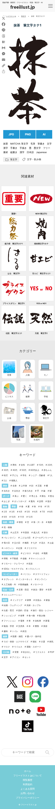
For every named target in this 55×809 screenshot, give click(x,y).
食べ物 (32, 615)
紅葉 (20, 548)
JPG (11, 134)
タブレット (9, 579)
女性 (23, 465)
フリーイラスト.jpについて (27, 775)
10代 (41, 465)
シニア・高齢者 (38, 475)
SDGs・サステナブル (14, 568)
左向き (17, 491)
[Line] (3, 30)
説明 (41, 501)
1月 (48, 506)
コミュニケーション (13, 594)
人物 (28, 375)
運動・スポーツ (34, 646)
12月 (30, 517)
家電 (47, 620)
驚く (25, 496)
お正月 (15, 532)
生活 (5, 600)
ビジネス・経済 (10, 553)
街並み (38, 600)
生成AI (37, 439)
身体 (5, 485)
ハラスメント (34, 568)
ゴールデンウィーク (44, 537)
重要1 (13, 214)
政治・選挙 (38, 589)
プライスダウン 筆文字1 (14, 303)
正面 (40, 485)
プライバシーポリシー (27, 797)
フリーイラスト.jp (29, 805)
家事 (29, 600)
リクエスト (40, 652)
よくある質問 (28, 788)
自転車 (38, 620)
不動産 (15, 558)
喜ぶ (17, 496)
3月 (13, 511)
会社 (37, 553)
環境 (21, 522)
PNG (28, 134)
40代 (15, 470)
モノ (46, 375)
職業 (46, 553)
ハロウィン (9, 548)
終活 (24, 631)
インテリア (17, 600)
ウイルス (18, 646)
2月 (5, 511)
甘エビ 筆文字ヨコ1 (41, 273)
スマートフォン (42, 574)
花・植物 (8, 527)
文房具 (21, 626)
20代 (50, 465)
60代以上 (35, 470)
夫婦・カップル (33, 605)
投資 (30, 563)
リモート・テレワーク (14, 563)
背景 (9, 375)
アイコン (16, 657)
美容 (45, 626)
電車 (22, 620)
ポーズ (6, 496)
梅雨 (26, 542)
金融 (24, 558)
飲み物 (37, 159)
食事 (22, 615)
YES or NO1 (41, 303)
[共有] (3, 71)
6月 (36, 511)
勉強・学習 (9, 626)
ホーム (27, 771)
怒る (52, 496)
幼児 (6, 475)
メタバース (38, 584)
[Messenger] (3, 54)
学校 (46, 396)
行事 (5, 532)
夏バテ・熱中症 (34, 636)
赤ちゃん (48, 470)
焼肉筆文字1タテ (41, 244)
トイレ (15, 631)
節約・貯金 (23, 610)
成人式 (36, 532)
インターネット (25, 579)
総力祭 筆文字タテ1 (14, 244)
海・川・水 (38, 522)
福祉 (35, 641)
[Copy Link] (3, 65)
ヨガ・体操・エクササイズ (16, 641)
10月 (13, 517)
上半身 (24, 485)
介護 (43, 641)
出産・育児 (9, 610)
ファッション (10, 620)
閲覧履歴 (27, 779)
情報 (6, 558)
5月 (28, 511)
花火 (43, 542)
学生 (24, 475)
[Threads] (3, 36)
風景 (50, 522)
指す (49, 501)
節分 (46, 532)
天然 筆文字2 (41, 333)
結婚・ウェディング (13, 605)
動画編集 (24, 584)
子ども (15, 475)
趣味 (6, 631)
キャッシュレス (38, 558)
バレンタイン (10, 537)
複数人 (14, 480)
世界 (50, 589)
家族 (48, 600)
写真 (18, 439)
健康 (28, 396)
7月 (43, 511)
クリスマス (32, 548)
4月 (20, 511)
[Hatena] (3, 42)
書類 (37, 626)
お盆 (52, 542)
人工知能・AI (10, 584)
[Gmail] (3, 48)
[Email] (3, 60)
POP (52, 652)
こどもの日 (25, 537)
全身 (14, 485)
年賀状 (26, 532)
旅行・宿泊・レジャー (43, 610)
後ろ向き (28, 491)
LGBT (32, 465)
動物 (5, 506)
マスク (7, 646)
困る (44, 496)
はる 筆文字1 (14, 273)
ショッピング (10, 615)
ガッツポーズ (20, 501)
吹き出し (27, 652)
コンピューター (10, 574)
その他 (6, 652)
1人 (51, 475)
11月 (22, 517)
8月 (51, 511)
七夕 (35, 542)
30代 (6, 470)
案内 (33, 501)
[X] (3, 18)
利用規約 (27, 784)
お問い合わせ (28, 793)
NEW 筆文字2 (41, 214)
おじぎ (7, 501)
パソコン (27, 574)
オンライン (42, 579)
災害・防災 (24, 589)
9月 (5, 517)
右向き (7, 491)
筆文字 (11, 160)
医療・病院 (17, 636)
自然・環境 (8, 522)
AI (44, 134)
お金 (9, 418)
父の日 (17, 542)
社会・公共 (8, 589)
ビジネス (9, 396)
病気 (51, 641)
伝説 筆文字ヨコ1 (14, 333)
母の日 (7, 542)
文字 (29, 159)
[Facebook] (3, 24)
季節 (28, 418)
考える (34, 496)
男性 (14, 465)
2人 (5, 480)
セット (27, 657)
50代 (24, 470)
